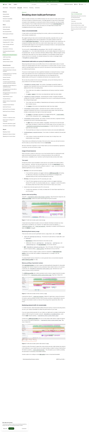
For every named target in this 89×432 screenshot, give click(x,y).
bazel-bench (57, 164)
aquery (29, 114)
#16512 (28, 228)
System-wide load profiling (76, 23)
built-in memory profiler (27, 259)
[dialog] (14, 426)
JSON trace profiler (26, 198)
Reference (25, 7)
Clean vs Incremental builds (76, 14)
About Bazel (5, 7)
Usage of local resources (76, 19)
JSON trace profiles (33, 318)
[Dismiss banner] (87, 1)
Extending (31, 7)
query (29, 94)
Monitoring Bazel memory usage (77, 25)
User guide (19, 7)
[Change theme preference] (85, 4)
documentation (42, 244)
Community (37, 7)
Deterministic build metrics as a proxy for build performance (78, 16)
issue (48, 1)
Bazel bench (29, 240)
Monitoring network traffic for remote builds (78, 29)
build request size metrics (32, 41)
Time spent (73, 21)
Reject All (5, 428)
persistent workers (29, 265)
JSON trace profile (53, 173)
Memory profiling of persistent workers (79, 27)
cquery (33, 94)
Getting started (12, 7)
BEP (29, 122)
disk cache (42, 354)
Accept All (11, 428)
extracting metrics (57, 23)
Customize (24, 428)
